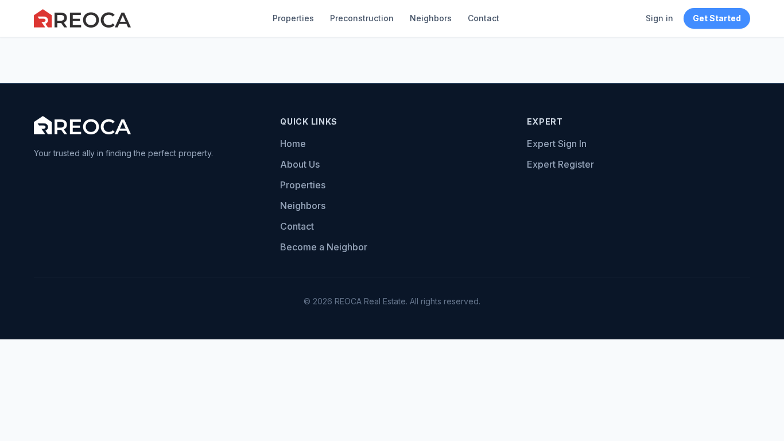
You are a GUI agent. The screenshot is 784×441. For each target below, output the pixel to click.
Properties (293, 18)
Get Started (717, 18)
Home (293, 143)
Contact (483, 18)
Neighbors (431, 18)
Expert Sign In (557, 143)
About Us (300, 164)
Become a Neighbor (323, 247)
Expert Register (560, 164)
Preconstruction (362, 18)
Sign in (659, 18)
